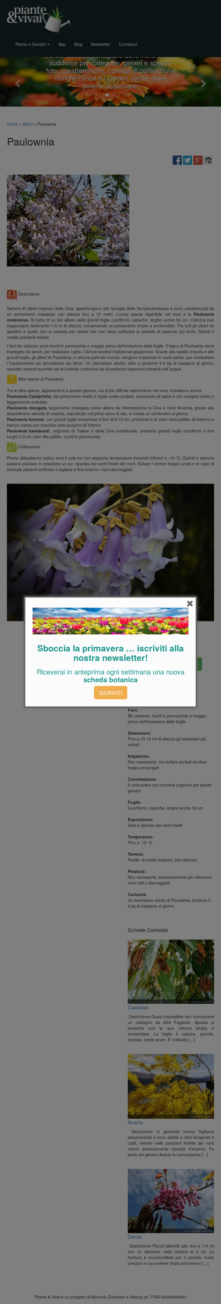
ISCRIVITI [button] (110, 692)
